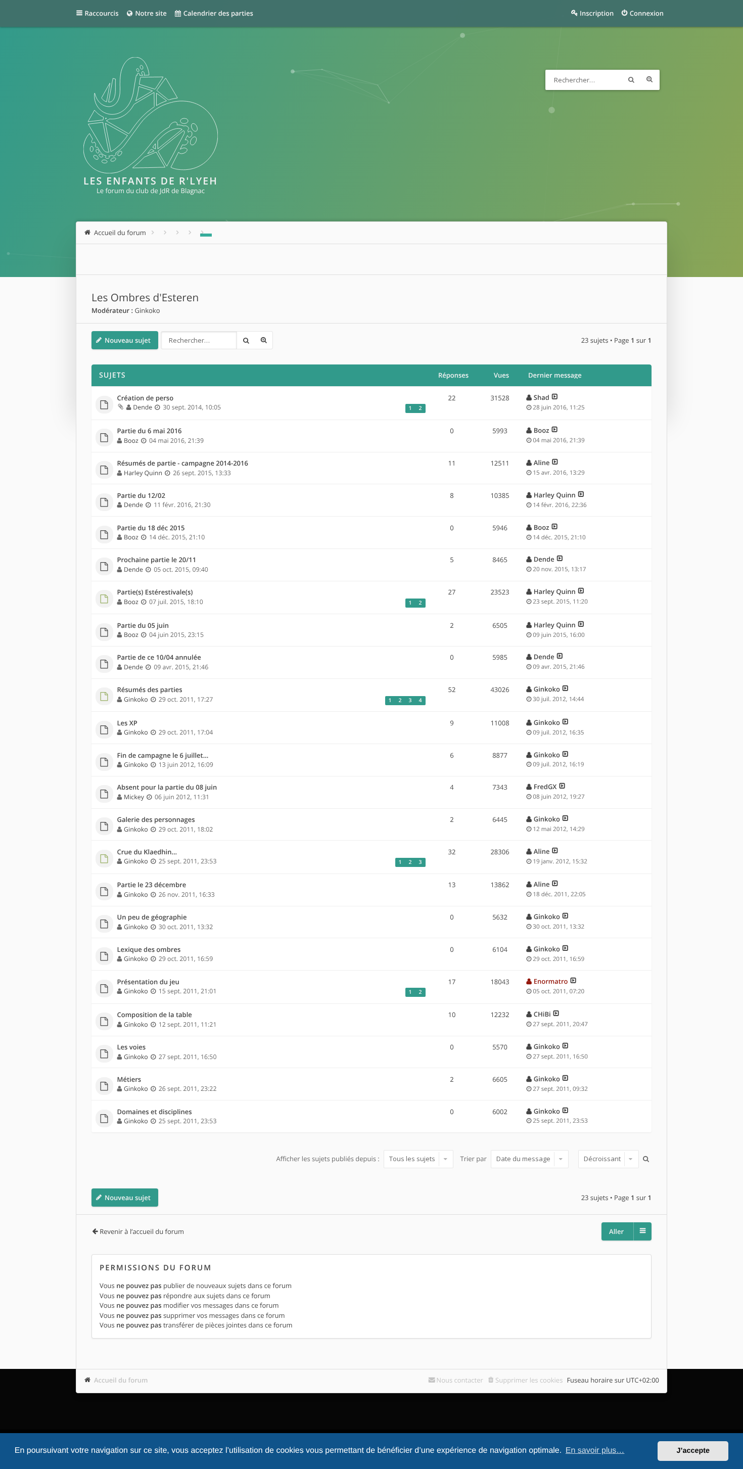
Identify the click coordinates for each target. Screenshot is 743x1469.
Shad (541, 397)
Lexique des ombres (149, 950)
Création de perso (145, 398)
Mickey (134, 797)
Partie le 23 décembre (152, 885)
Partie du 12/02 (141, 496)
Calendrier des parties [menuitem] (217, 13)
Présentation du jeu (148, 982)
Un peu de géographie (152, 917)
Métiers (129, 1080)
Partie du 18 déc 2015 (151, 528)
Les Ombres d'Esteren (145, 298)
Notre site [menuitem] (150, 13)
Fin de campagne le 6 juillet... (163, 756)
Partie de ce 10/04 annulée (159, 658)
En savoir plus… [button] (595, 1450)
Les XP (127, 723)
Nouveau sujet (128, 340)
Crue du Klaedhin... (147, 852)
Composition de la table (154, 1015)
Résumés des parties (149, 690)
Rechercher (631, 80)
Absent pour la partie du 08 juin (167, 788)
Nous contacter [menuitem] (459, 1380)
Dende (142, 407)
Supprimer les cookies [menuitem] (529, 1380)
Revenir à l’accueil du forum (142, 1231)
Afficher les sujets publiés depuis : (328, 1158)
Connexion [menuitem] (647, 13)
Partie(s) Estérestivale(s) (155, 592)
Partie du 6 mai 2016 (149, 431)
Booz (131, 440)
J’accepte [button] (693, 1451)
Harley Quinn (143, 473)
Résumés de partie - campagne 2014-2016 (182, 464)
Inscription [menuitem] (597, 13)
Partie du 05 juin (143, 626)
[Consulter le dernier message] (555, 397)
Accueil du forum (121, 1380)
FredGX (545, 786)
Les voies (131, 1047)
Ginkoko (147, 310)
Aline (542, 462)
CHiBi (542, 1014)
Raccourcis (102, 13)
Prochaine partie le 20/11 (157, 560)
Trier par (474, 1158)
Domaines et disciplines (154, 1112)
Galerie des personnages (156, 820)
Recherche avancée (649, 80)
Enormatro (551, 981)
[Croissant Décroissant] (607, 1159)
